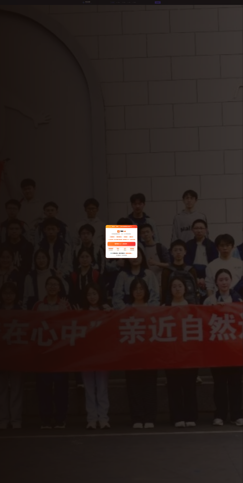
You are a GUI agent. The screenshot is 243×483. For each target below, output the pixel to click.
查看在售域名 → (129, 253)
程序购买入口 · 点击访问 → (121, 243)
